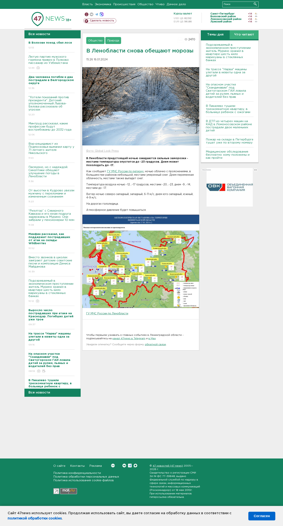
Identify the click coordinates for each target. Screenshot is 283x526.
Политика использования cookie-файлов (83, 480)
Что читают (244, 34)
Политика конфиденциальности (77, 473)
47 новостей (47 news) (168, 466)
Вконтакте (124, 465)
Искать (255, 4)
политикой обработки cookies (35, 518)
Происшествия (124, 4)
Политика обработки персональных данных (86, 476)
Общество (145, 4)
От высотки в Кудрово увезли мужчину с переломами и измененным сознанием (51, 196)
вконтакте (91, 14)
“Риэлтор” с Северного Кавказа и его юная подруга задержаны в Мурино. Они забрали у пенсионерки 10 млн (51, 217)
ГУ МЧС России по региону (125, 171)
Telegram (130, 465)
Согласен (262, 516)
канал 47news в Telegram (128, 339)
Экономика (103, 4)
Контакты (77, 466)
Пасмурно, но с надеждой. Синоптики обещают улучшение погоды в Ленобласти (48, 174)
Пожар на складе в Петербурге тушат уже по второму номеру (229, 141)
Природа (113, 41)
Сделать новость (102, 20)
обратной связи (155, 345)
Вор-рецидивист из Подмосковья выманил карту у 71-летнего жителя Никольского (51, 151)
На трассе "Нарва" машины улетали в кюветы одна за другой (226, 72)
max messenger (101, 14)
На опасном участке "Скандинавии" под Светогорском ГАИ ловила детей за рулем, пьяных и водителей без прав (226, 90)
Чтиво (160, 4)
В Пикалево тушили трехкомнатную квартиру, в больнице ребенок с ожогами (228, 109)
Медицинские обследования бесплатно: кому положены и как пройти (228, 154)
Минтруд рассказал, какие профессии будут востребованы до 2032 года (49, 129)
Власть (87, 4)
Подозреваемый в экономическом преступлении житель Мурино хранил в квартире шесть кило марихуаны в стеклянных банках (50, 290)
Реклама (95, 466)
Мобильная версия (86, 14)
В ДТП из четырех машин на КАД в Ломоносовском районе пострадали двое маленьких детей (229, 126)
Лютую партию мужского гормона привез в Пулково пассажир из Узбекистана (48, 62)
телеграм (96, 14)
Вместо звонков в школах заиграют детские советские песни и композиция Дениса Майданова (50, 264)
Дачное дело (176, 4)
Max (135, 465)
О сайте (59, 466)
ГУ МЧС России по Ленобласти (107, 313)
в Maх (152, 339)
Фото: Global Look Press (102, 151)
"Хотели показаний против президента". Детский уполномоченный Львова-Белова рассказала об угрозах (48, 106)
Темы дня (215, 34)
